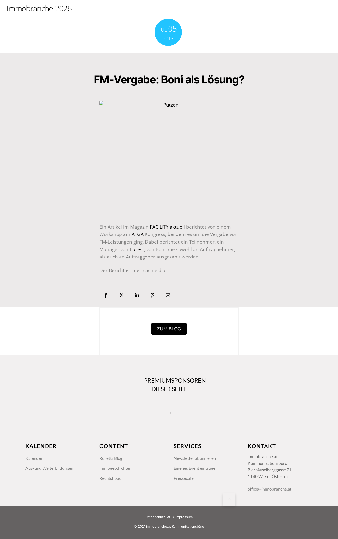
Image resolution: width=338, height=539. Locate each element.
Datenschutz (155, 517)
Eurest (137, 249)
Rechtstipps (110, 478)
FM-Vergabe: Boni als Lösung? (169, 79)
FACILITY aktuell (167, 227)
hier (136, 270)
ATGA (138, 234)
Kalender (34, 458)
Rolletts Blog (110, 458)
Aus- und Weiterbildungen (49, 468)
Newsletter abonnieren (195, 458)
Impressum (184, 517)
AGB (170, 517)
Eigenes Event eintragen (195, 468)
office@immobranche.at (269, 489)
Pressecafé (184, 478)
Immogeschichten (115, 468)
